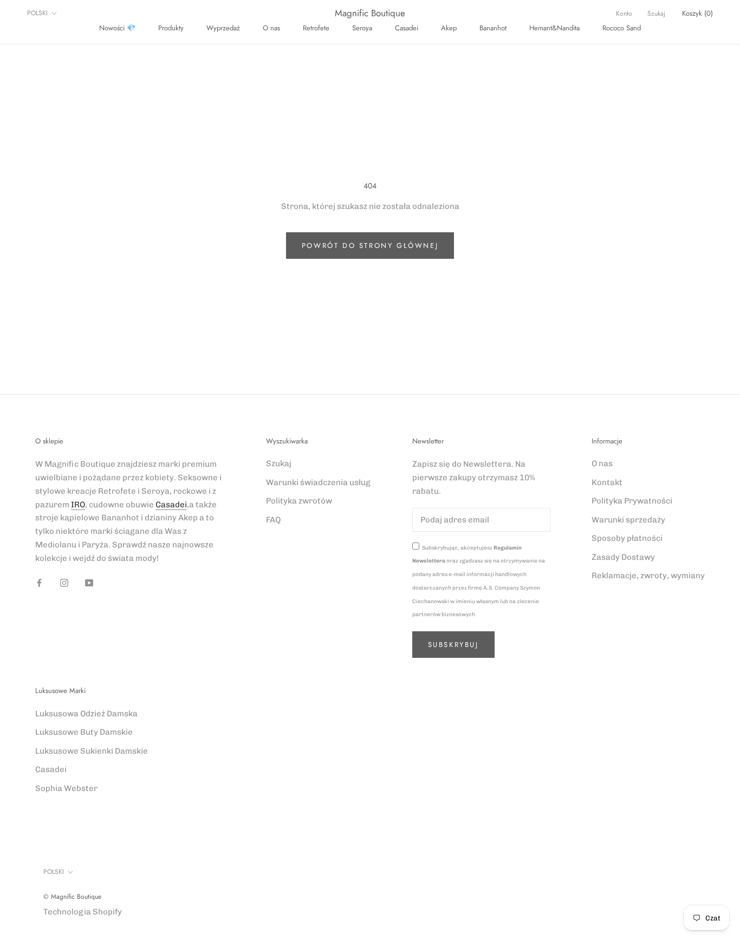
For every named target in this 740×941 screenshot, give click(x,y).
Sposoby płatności (627, 538)
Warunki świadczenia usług (318, 482)
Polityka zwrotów (299, 501)
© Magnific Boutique (72, 896)
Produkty (171, 28)
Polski (37, 13)
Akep (449, 28)
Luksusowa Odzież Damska (86, 713)
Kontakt (607, 482)
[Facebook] (39, 582)
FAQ (273, 520)
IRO (78, 504)
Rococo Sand (621, 28)
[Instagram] (64, 582)
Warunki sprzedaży (628, 520)
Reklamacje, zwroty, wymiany (648, 575)
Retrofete (316, 28)
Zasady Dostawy (623, 557)
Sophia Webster (66, 788)
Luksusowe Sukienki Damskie (91, 751)
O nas (271, 28)
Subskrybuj (453, 644)
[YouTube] (89, 582)
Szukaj (656, 13)
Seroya (362, 28)
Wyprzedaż (223, 28)
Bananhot (493, 28)
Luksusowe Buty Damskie (84, 732)
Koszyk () (697, 13)
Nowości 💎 (117, 28)
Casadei (406, 28)
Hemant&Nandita (554, 28)
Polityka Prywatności (632, 501)
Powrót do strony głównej (370, 245)
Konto (624, 13)
